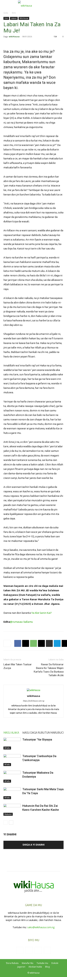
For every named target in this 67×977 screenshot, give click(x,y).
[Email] (41, 643)
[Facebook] (17, 643)
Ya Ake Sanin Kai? (41, 612)
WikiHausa (24, 18)
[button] (5, 4)
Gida (5, 12)
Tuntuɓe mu (42, 963)
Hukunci (8, 814)
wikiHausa (14, 36)
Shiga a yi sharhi (33, 844)
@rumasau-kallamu (21, 621)
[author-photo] (33, 690)
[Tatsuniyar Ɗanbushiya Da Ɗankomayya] (12, 760)
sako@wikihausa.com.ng (40, 927)
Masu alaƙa (11, 732)
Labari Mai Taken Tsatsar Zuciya (17, 666)
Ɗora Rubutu (12, 963)
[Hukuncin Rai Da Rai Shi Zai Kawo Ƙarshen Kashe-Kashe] (12, 810)
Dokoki (54, 963)
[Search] (62, 4)
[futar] (49, 643)
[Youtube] (47, 950)
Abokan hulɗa (35, 966)
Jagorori (21, 966)
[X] (25, 643)
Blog (47, 966)
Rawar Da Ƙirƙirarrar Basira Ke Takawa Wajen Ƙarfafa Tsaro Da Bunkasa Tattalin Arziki (49, 670)
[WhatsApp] (33, 643)
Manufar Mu (27, 963)
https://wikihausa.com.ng (33, 701)
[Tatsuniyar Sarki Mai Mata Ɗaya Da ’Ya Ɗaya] (12, 793)
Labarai (14, 18)
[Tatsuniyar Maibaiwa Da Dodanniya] (12, 777)
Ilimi (14, 12)
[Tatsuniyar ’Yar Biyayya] (12, 743)
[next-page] (11, 822)
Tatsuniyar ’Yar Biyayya (37, 739)
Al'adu (7, 748)
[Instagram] (29, 950)
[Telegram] (57, 643)
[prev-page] (5, 822)
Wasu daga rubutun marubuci (42, 732)
